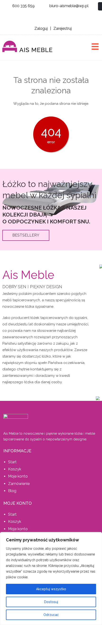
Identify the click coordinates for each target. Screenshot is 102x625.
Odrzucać (51, 615)
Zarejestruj (62, 28)
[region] (51, 578)
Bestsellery (25, 235)
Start (12, 462)
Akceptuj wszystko (51, 589)
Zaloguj (41, 28)
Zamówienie (19, 483)
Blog (12, 491)
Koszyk (14, 469)
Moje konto (18, 476)
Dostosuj (51, 602)
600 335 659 (23, 6)
